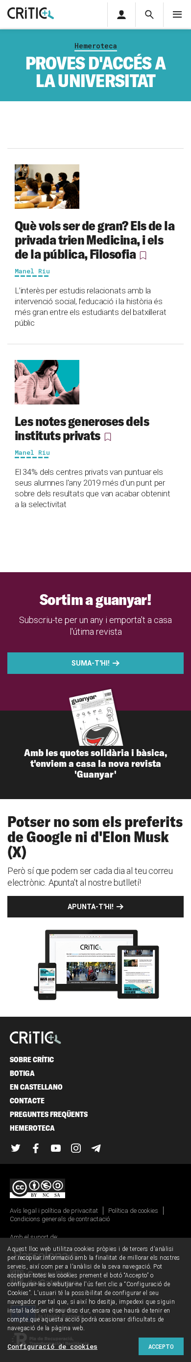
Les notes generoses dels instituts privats (82, 428)
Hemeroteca (95, 45)
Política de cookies (133, 1210)
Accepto (161, 1346)
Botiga (22, 1073)
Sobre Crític (32, 1059)
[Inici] (35, 1038)
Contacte (27, 1100)
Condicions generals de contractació (60, 1219)
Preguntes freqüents (49, 1114)
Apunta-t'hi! (91, 907)
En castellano (36, 1087)
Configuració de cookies (52, 1346)
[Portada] (30, 14)
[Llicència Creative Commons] (95, 1189)
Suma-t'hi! (91, 663)
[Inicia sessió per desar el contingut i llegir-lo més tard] (143, 255)
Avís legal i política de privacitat (54, 1210)
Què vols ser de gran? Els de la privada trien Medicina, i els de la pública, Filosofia (94, 239)
